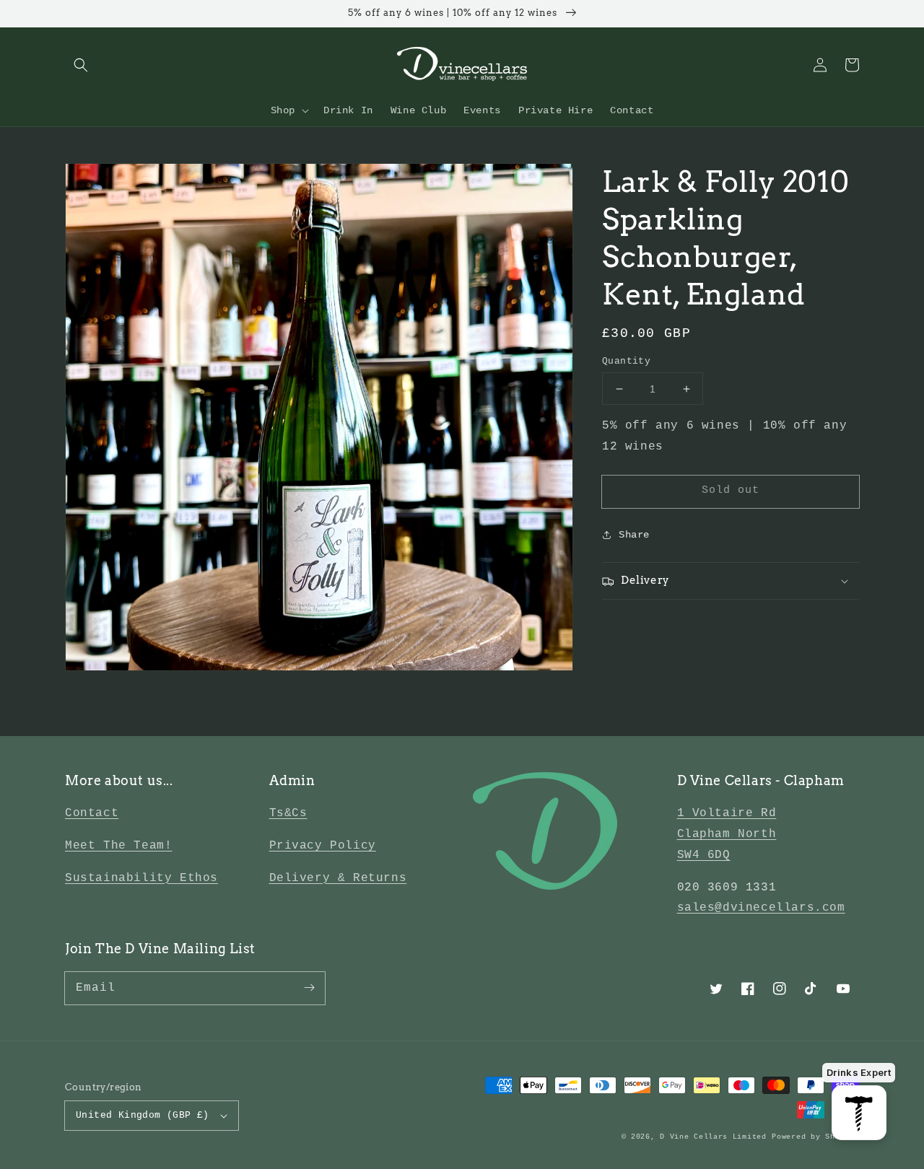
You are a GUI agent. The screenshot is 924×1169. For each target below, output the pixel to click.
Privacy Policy (322, 845)
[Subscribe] (309, 988)
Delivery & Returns (338, 878)
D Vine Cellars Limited (713, 1137)
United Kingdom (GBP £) (142, 1115)
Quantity (626, 361)
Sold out (730, 490)
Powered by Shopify (815, 1137)
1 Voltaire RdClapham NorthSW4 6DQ (727, 834)
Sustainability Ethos (141, 878)
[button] (81, 65)
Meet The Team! (118, 845)
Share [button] (634, 534)
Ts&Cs (288, 813)
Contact (91, 813)
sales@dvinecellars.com (761, 907)
